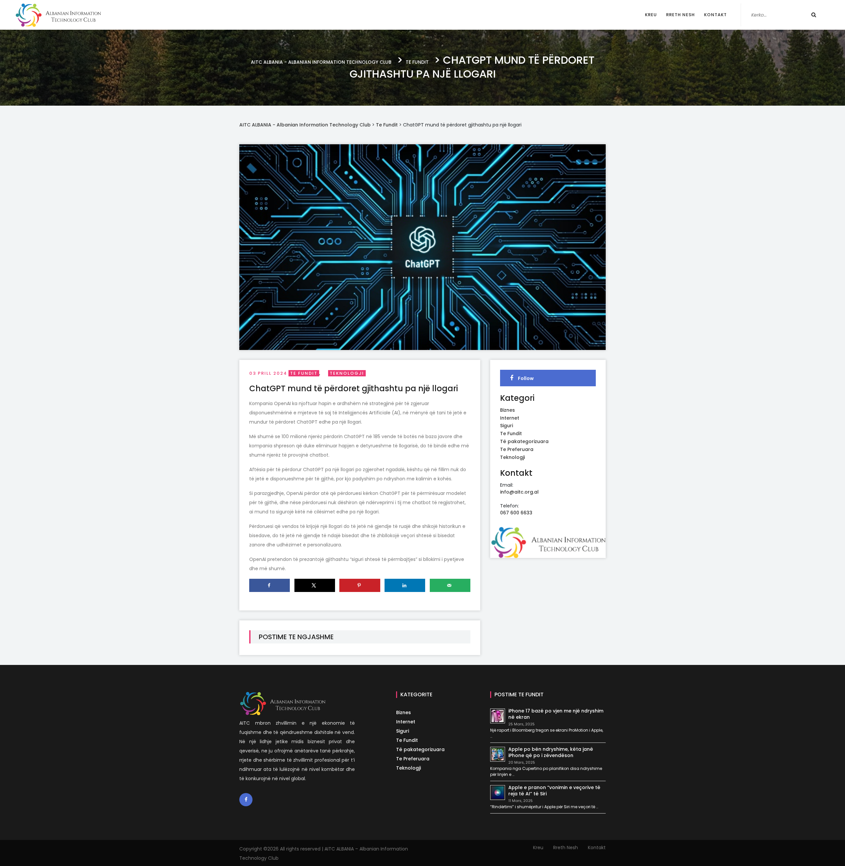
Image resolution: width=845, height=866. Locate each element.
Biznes (507, 410)
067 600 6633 (516, 512)
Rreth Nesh (680, 15)
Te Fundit (304, 373)
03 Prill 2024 (268, 373)
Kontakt (715, 15)
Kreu (651, 15)
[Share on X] (314, 585)
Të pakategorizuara (524, 441)
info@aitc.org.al (519, 492)
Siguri (506, 425)
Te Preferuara (516, 449)
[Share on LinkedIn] (405, 585)
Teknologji (347, 373)
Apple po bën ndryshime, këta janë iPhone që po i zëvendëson (550, 752)
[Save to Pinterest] (359, 585)
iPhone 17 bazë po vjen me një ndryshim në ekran (555, 714)
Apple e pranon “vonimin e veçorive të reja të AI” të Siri (554, 790)
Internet (509, 418)
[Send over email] (450, 585)
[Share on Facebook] (269, 585)
